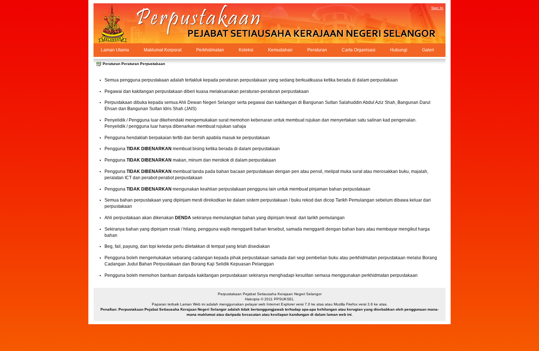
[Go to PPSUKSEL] (119, 23)
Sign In (437, 8)
